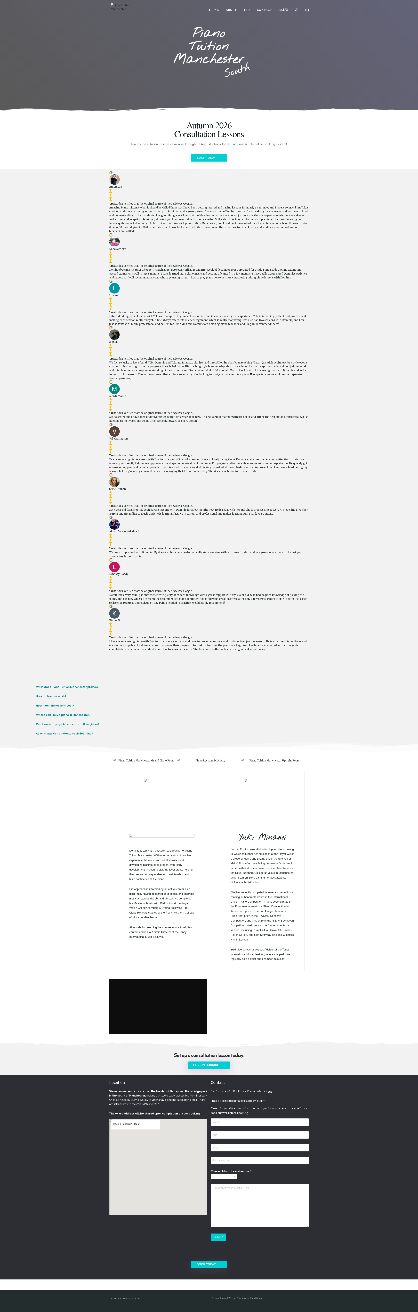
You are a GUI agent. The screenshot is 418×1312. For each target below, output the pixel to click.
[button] (209, 687)
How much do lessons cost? (55, 705)
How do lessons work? (51, 696)
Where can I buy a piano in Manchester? (63, 714)
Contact (264, 10)
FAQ (247, 10)
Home (214, 10)
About (231, 10)
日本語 (283, 10)
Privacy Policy (218, 1298)
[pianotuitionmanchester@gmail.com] (307, 10)
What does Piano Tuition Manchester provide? (67, 687)
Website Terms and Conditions (245, 1298)
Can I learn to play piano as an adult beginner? (68, 724)
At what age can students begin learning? (64, 733)
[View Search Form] (296, 10)
